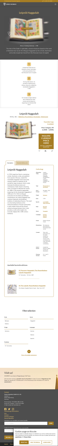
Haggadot (45, 211)
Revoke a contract (12, 437)
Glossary (6, 415)
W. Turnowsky (8, 346)
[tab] (12, 272)
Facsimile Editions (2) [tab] (22, 163)
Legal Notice (18, 437)
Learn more (47, 442)
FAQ (5, 413)
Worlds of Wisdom (9, 416)
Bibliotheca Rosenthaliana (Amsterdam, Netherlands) (33, 117)
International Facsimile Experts (12, 1)
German (45, 214)
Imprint (6, 444)
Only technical (35, 442)
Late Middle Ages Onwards (46, 202)
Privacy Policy (27, 437)
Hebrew (45, 208)
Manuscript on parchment (46, 186)
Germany (45, 195)
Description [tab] (10, 163)
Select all (24, 442)
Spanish (45, 216)
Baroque (45, 206)
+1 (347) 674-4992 (47, 1)
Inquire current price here (46, 141)
